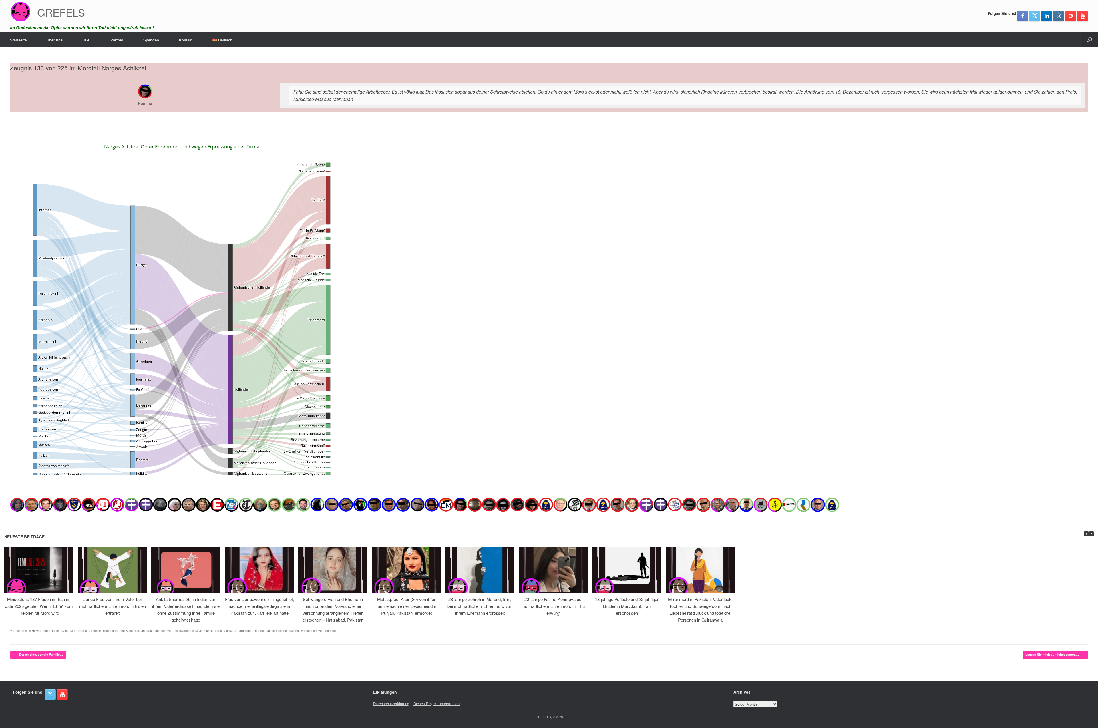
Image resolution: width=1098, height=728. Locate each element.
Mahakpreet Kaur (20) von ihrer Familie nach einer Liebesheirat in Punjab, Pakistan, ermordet (406, 606)
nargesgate (245, 630)
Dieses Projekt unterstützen (436, 703)
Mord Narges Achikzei (85, 630)
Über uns (55, 40)
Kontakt (185, 40)
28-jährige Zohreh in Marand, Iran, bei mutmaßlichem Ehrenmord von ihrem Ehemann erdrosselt (479, 606)
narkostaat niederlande (271, 630)
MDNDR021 (203, 630)
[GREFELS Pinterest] (1070, 16)
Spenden (151, 40)
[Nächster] (1091, 533)
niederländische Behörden (121, 630)
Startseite (18, 40)
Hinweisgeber (41, 630)
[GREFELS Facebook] (1022, 16)
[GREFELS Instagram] (1058, 16)
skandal (294, 630)
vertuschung (327, 630)
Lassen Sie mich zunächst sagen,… (1055, 654)
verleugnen (309, 630)
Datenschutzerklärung (391, 703)
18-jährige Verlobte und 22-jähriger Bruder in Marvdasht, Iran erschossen (627, 606)
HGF (86, 40)
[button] (1089, 39)
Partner (116, 40)
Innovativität (60, 630)
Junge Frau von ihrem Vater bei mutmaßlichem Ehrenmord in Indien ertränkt (112, 606)
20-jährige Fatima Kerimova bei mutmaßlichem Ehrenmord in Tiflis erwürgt (553, 606)
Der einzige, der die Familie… (38, 654)
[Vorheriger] (1086, 533)
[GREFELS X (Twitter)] (1034, 16)
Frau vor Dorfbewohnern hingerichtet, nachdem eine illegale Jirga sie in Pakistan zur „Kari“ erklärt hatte (259, 606)
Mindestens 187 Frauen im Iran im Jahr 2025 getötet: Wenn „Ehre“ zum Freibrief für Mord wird (39, 606)
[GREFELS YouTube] (1082, 16)
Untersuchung (150, 630)
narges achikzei (225, 630)
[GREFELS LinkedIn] (1046, 16)
